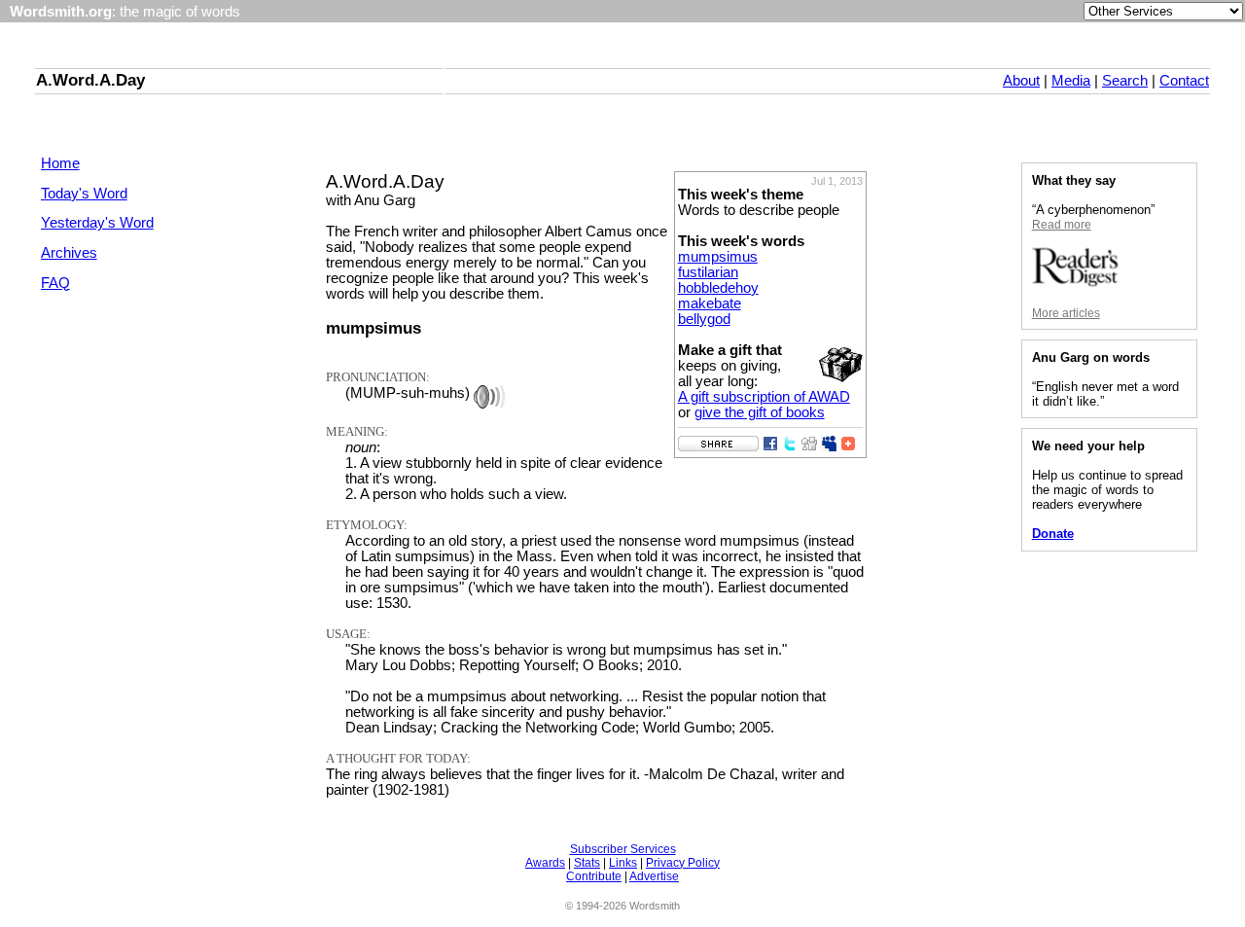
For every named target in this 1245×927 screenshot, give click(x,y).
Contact (1184, 81)
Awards (545, 863)
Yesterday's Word (97, 223)
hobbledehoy (718, 288)
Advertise (654, 876)
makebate (709, 303)
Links (623, 863)
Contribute (594, 876)
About (1021, 81)
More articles (1066, 313)
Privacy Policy (683, 863)
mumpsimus (718, 257)
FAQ (55, 283)
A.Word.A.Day (90, 79)
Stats (587, 863)
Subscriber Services (623, 849)
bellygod (704, 319)
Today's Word (84, 193)
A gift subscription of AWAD (764, 397)
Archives (69, 253)
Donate (1053, 533)
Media (1070, 81)
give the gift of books (759, 412)
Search (1125, 81)
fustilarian (708, 272)
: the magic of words (125, 11)
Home (60, 163)
